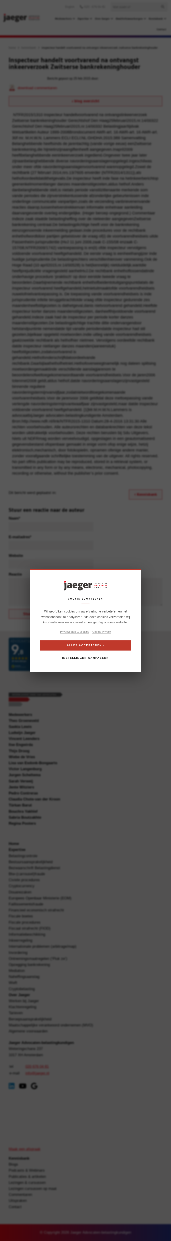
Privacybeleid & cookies (74, 631)
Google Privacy (101, 631)
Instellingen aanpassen (85, 658)
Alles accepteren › (85, 645)
